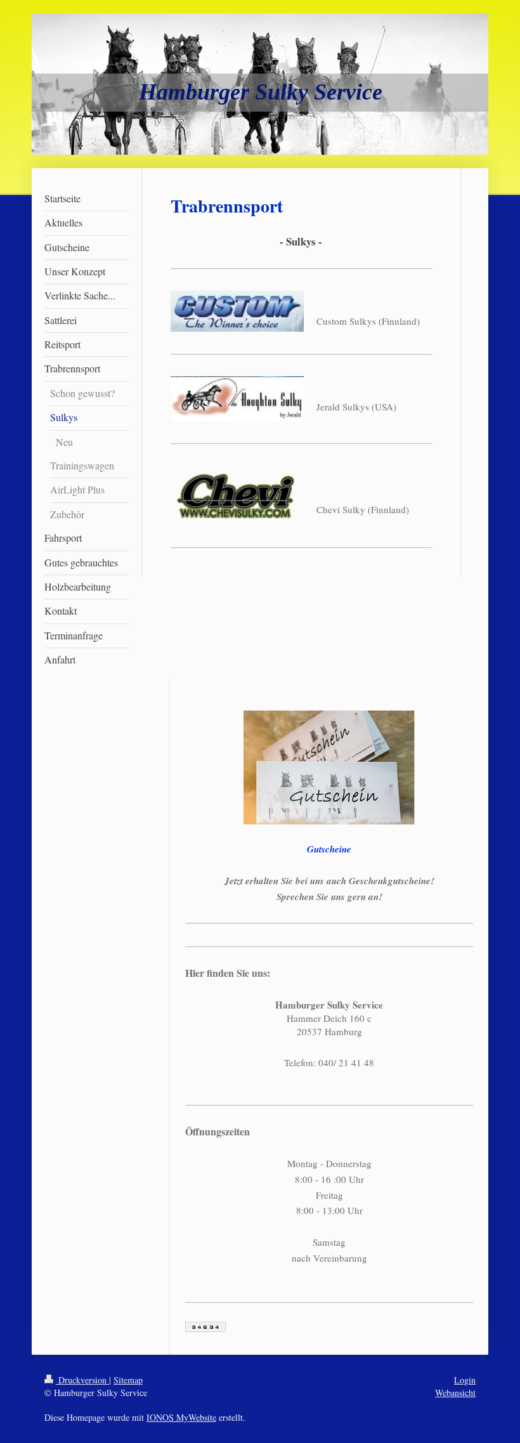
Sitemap (128, 1380)
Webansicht (455, 1393)
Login (465, 1380)
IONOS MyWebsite (181, 1417)
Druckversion (82, 1380)
